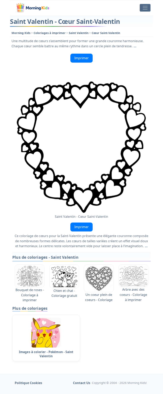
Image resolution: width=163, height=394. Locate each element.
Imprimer (81, 58)
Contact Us (81, 383)
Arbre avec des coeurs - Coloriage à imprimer (133, 294)
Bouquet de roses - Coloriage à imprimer (30, 295)
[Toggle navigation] (145, 8)
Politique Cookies (28, 383)
